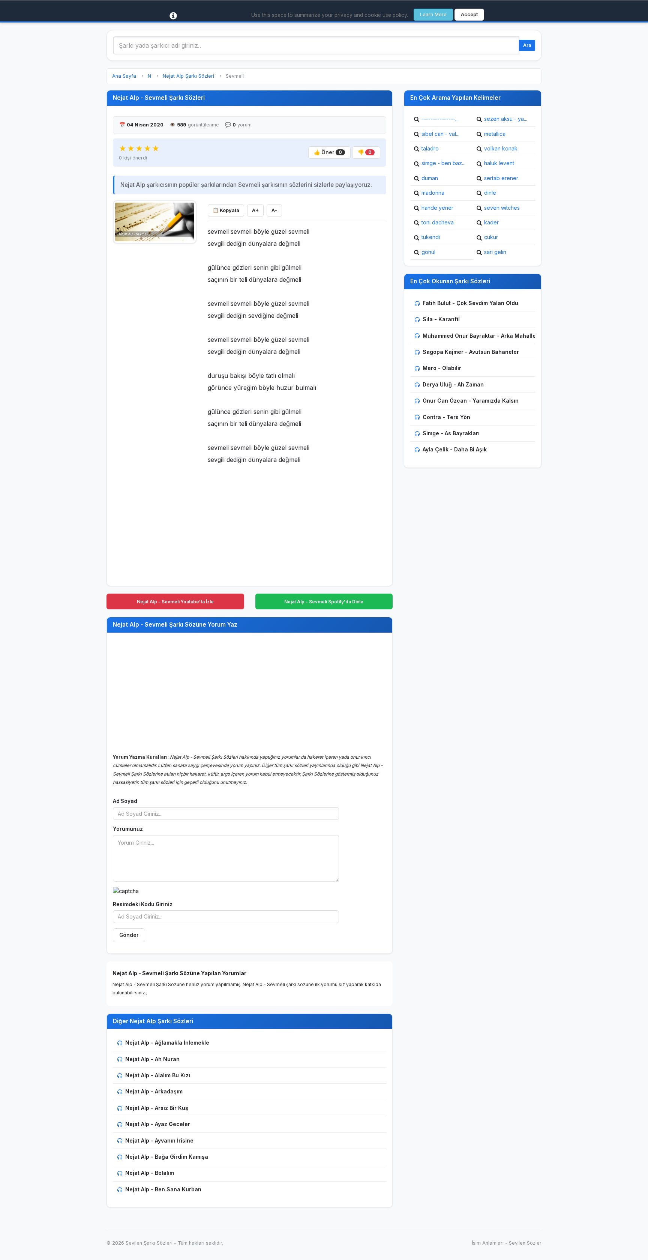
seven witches (502, 207)
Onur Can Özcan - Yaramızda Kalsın (471, 400)
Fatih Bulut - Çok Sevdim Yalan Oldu (470, 303)
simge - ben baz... (443, 163)
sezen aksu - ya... (505, 119)
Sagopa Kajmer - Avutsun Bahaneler (471, 352)
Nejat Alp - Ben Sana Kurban (163, 1189)
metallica (495, 134)
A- (274, 210)
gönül (428, 252)
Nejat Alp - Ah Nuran (152, 1059)
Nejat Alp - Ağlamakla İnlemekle (167, 1042)
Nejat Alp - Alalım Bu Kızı (157, 1075)
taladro (430, 148)
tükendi (431, 237)
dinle (490, 192)
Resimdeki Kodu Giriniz (142, 904)
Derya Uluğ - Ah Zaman (453, 384)
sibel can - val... (440, 134)
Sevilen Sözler (525, 1243)
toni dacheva (438, 222)
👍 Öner (328, 152)
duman (430, 178)
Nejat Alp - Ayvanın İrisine (159, 1140)
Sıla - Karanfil (441, 319)
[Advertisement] (154, 360)
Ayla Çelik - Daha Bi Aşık (455, 449)
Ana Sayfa (124, 76)
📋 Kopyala (226, 210)
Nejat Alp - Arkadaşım (154, 1091)
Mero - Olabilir (442, 368)
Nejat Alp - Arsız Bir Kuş (156, 1108)
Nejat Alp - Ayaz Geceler (157, 1124)
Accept (469, 14)
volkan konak (501, 148)
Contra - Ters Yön (446, 417)
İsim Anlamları (488, 1243)
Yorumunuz (128, 829)
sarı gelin (495, 252)
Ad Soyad (125, 801)
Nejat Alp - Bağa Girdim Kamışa (166, 1156)
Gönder (129, 935)
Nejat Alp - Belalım (149, 1173)
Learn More (433, 14)
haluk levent (499, 163)
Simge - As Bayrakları (451, 433)
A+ (255, 210)
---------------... (440, 119)
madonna (433, 192)
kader (491, 222)
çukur (491, 237)
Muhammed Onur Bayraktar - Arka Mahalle (479, 335)
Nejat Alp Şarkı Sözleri (188, 76)
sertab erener (501, 178)
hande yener (437, 207)
